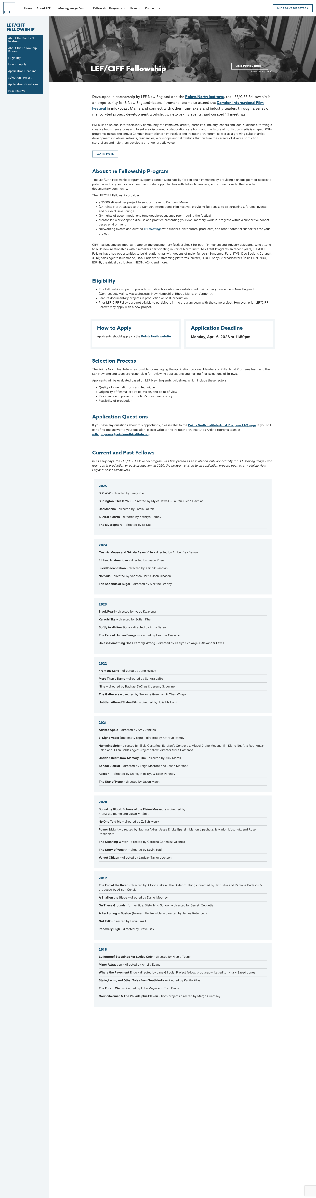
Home (28, 8)
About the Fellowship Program (22, 49)
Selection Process (20, 77)
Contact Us (152, 8)
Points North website (156, 336)
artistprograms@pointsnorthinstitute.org (121, 434)
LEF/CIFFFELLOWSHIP (21, 27)
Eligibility (14, 58)
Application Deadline (22, 71)
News (133, 8)
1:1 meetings (152, 229)
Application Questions (23, 84)
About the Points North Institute (23, 39)
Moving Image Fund (71, 8)
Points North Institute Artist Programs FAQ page (222, 425)
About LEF (44, 8)
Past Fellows (16, 91)
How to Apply (17, 64)
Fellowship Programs (107, 8)
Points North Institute (204, 96)
